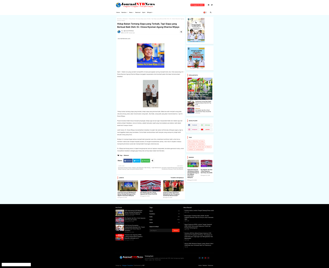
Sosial (164, 219)
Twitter (138, 160)
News (130, 12)
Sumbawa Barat (199, 149)
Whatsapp (146, 160)
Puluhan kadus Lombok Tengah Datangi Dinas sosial (199, 210)
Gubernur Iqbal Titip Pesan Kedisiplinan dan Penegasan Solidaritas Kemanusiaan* (171, 194)
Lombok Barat (200, 144)
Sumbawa (190, 149)
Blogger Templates (127, 265)
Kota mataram (191, 144)
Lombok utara (201, 146)
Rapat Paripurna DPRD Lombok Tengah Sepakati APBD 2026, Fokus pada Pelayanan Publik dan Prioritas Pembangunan (198, 226)
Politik (164, 216)
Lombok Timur (191, 146)
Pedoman (210, 265)
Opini (143, 12)
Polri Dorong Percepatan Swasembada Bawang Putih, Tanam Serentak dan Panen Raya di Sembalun (135, 228)
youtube (207, 129)
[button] (210, 12)
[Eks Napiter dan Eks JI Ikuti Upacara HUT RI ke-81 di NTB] (190, 111)
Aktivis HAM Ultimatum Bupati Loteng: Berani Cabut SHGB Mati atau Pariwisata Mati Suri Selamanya (198, 244)
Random (123, 12)
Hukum (164, 211)
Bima (189, 141)
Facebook (129, 160)
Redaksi (205, 265)
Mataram (125, 18)
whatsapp (207, 125)
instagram (194, 129)
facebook (194, 125)
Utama (164, 222)
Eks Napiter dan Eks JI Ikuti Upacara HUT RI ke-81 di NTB (148, 193)
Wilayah (149, 12)
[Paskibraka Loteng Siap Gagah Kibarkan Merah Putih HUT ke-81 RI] (190, 104)
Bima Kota (195, 141)
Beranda (119, 18)
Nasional (137, 12)
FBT (143, 265)
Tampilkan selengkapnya (177, 177)
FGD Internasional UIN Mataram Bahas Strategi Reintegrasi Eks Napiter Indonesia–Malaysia (127, 194)
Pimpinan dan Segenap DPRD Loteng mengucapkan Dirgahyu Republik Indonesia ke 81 (133, 236)
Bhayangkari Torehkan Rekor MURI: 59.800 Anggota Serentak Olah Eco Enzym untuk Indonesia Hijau (198, 217)
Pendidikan (164, 214)
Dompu (202, 141)
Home (118, 12)
